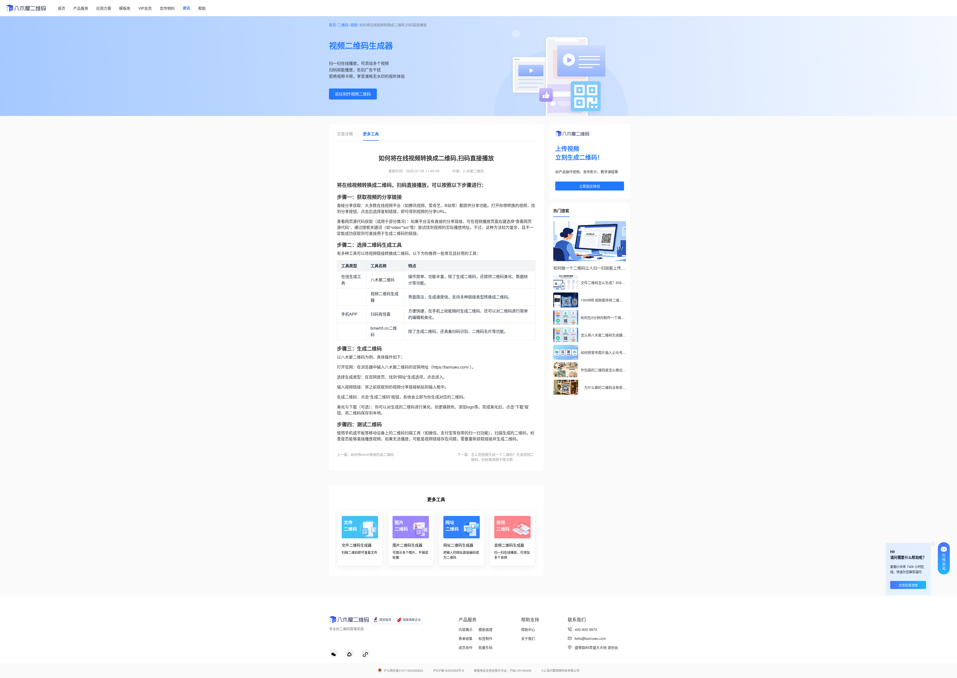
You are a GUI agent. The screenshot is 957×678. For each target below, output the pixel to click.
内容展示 (466, 629)
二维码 (343, 24)
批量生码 (485, 647)
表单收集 (466, 638)
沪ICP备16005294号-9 (448, 670)
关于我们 (528, 638)
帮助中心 (528, 629)
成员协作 (466, 647)
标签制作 (485, 638)
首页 (332, 24)
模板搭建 (485, 629)
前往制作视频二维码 (353, 94)
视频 (353, 24)
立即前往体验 (589, 186)
